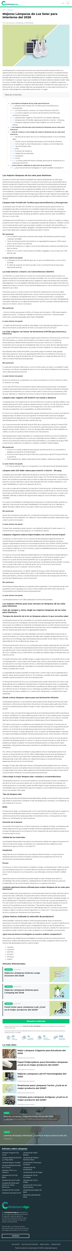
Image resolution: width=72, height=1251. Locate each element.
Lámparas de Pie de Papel (32, 1172)
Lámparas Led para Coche (11, 1193)
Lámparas (10, 10)
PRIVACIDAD (56, 1244)
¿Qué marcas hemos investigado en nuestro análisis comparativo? (38, 168)
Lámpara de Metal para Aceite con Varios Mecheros (10, 1185)
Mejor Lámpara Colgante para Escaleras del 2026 (41, 1052)
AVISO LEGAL (44, 1244)
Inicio (4, 10)
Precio (16, 158)
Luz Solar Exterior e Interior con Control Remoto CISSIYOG (35, 110)
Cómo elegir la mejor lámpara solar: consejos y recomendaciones (37, 144)
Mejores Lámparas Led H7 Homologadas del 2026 (41, 1075)
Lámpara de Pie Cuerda (10, 1190)
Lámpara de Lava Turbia (11, 1180)
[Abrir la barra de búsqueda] (62, 3)
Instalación (17, 156)
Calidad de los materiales (23, 153)
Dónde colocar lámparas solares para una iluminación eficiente (37, 141)
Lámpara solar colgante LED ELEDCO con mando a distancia (36, 118)
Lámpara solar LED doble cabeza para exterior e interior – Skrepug (38, 120)
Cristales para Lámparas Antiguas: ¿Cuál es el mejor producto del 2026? (42, 1098)
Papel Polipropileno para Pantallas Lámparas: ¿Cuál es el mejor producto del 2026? (42, 1063)
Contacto (15, 1236)
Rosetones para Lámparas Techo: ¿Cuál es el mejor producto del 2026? (42, 1086)
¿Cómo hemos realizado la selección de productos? (31, 165)
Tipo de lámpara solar (21, 146)
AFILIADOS (16, 1244)
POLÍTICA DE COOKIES (29, 1244)
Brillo (15, 149)
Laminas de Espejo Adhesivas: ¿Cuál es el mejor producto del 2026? (36, 1135)
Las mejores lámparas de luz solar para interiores (29, 103)
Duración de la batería (22, 151)
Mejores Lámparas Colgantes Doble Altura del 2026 (28, 1116)
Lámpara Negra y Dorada (11, 1162)
